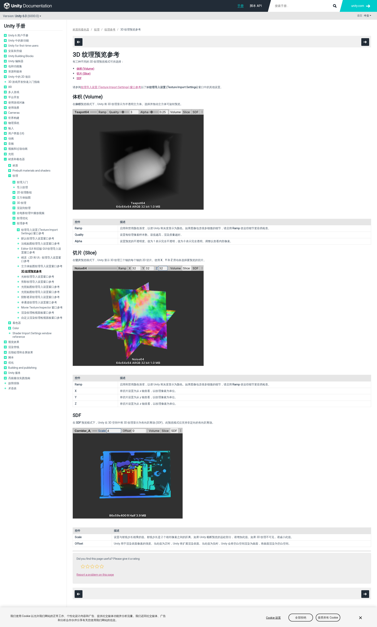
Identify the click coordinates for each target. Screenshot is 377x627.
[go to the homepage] (30, 6)
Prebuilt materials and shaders (31, 170)
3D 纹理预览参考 (31, 271)
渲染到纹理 (24, 208)
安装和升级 (15, 51)
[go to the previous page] (78, 42)
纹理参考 (22, 223)
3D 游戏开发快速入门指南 (24, 81)
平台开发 (13, 97)
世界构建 (13, 117)
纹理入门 (22, 182)
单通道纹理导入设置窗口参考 (39, 302)
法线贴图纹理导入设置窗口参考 (40, 243)
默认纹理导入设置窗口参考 (37, 238)
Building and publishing (22, 367)
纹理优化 (22, 218)
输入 (11, 128)
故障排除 (13, 383)
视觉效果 (13, 342)
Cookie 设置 (273, 617)
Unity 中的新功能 (18, 40)
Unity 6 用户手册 (18, 35)
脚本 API (256, 6)
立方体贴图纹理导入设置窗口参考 (41, 266)
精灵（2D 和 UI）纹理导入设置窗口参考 (41, 259)
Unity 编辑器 (15, 61)
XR (10, 87)
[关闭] (360, 617)
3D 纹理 (21, 202)
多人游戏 (13, 92)
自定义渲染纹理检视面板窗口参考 (41, 317)
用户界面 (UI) (16, 133)
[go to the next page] (365, 42)
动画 (11, 138)
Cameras (14, 112)
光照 (11, 154)
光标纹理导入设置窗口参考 (37, 276)
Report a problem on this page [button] (95, 574)
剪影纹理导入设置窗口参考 (37, 281)
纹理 (15, 175)
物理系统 (13, 123)
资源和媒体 (15, 71)
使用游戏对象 (16, 102)
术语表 (12, 388)
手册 (240, 6)
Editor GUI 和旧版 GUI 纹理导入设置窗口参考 (41, 250)
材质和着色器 (16, 159)
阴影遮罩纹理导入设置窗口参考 (40, 297)
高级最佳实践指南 (19, 378)
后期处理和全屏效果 (20, 352)
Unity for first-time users (23, 45)
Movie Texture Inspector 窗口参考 (42, 307)
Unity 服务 (14, 372)
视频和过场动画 (17, 148)
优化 (11, 362)
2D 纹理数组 (24, 192)
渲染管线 (13, 347)
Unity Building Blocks (21, 56)
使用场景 (13, 107)
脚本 (11, 357)
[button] (83, 566)
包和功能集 (15, 66)
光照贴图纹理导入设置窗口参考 (40, 286)
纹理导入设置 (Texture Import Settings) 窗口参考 (39, 231)
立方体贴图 (24, 197)
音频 (11, 143)
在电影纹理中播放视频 (30, 213)
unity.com (357, 6)
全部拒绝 (300, 617)
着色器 (17, 322)
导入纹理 (22, 187)
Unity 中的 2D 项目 (19, 76)
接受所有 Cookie (328, 617)
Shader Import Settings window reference (32, 335)
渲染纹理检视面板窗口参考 (37, 312)
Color (16, 328)
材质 (15, 165)
